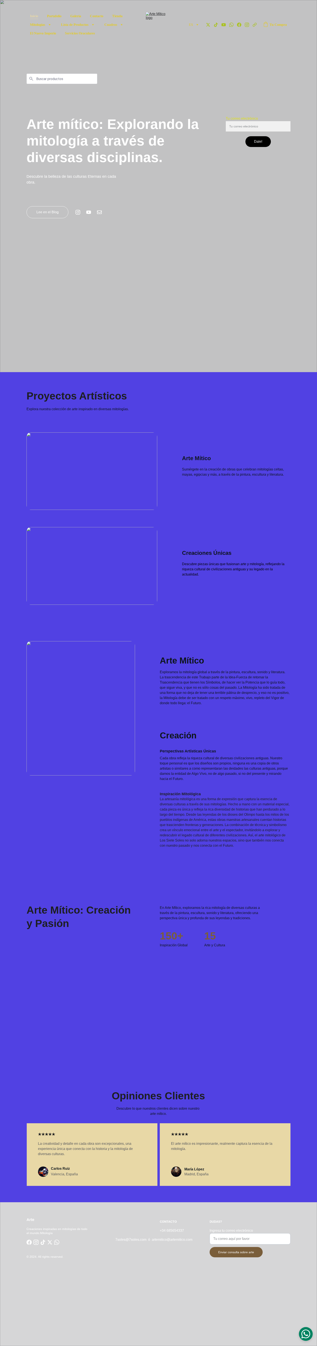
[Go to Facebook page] (241, 25)
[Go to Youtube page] (225, 25)
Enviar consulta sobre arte (236, 1252)
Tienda (117, 16)
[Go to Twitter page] (210, 25)
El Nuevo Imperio (43, 33)
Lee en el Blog (47, 212)
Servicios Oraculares (80, 33)
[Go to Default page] (255, 25)
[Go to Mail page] (99, 212)
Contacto (96, 16)
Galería (75, 16)
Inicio (34, 16)
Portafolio (54, 16)
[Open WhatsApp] (306, 1334)
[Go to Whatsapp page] (233, 25)
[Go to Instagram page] (249, 25)
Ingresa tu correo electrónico (231, 1230)
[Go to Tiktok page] (217, 25)
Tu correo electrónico (242, 118)
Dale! (258, 141)
